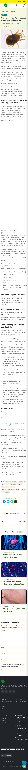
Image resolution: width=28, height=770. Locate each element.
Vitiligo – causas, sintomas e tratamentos (14, 610)
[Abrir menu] (2, 5)
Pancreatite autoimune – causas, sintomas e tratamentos (13, 557)
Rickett (19, 484)
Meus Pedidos (4, 715)
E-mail (3, 653)
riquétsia (13, 486)
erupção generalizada (11, 481)
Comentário (4, 630)
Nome (3, 647)
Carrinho (3, 720)
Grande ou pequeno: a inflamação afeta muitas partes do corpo (13, 584)
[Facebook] (2, 691)
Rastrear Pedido (5, 725)
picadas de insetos (20, 353)
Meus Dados (4, 718)
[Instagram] (6, 691)
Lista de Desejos (5, 722)
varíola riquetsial (6, 492)
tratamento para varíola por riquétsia (10, 489)
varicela (23, 489)
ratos (3, 484)
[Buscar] (16, 5)
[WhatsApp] (13, 691)
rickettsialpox (5, 486)
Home (2, 11)
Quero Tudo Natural (12, 761)
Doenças (13, 11)
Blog (7, 11)
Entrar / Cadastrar (22, 1)
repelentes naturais (11, 377)
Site (2, 660)
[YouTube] (10, 691)
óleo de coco (22, 481)
